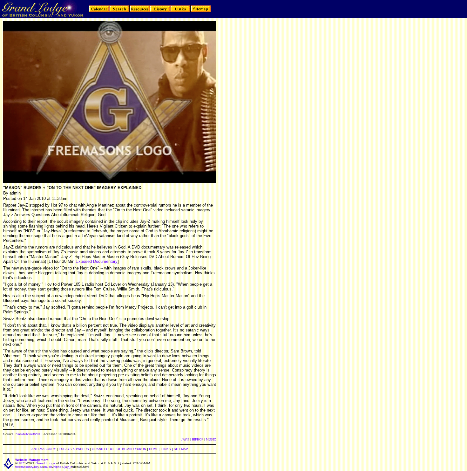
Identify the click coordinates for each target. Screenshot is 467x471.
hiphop (58, 466)
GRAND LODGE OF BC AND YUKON (119, 449)
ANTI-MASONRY (43, 449)
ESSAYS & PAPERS (74, 449)
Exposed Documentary (97, 261)
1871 (22, 463)
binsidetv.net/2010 (29, 434)
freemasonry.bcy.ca (29, 466)
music (48, 466)
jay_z (68, 466)
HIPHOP (197, 439)
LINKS (166, 449)
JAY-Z (185, 439)
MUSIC (211, 439)
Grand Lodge (45, 463)
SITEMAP (181, 449)
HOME (154, 449)
